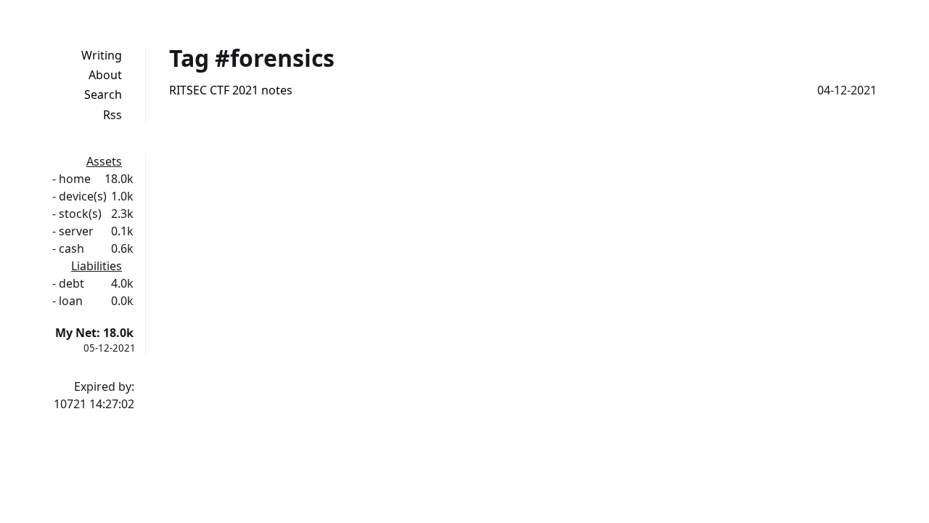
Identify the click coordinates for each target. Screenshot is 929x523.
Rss (112, 115)
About (105, 75)
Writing (101, 55)
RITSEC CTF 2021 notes (230, 90)
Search (103, 94)
